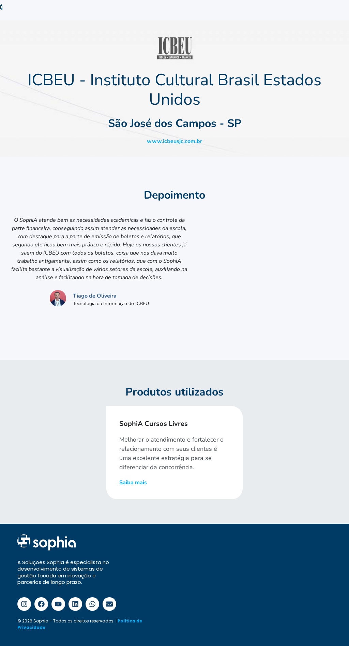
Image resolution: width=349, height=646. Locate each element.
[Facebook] (41, 604)
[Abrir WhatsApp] (332, 628)
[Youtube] (58, 604)
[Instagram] (24, 604)
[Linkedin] (75, 604)
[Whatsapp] (92, 604)
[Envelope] (109, 604)
